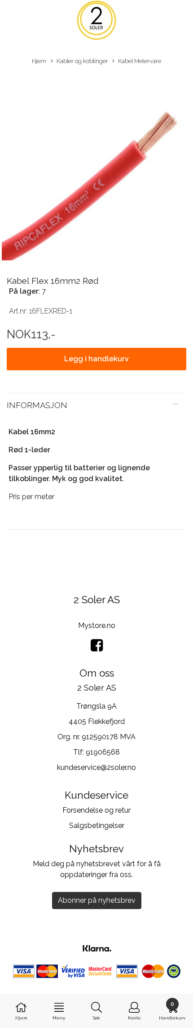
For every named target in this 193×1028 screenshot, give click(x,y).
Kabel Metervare (139, 61)
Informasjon (37, 405)
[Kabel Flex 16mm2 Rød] (96, 167)
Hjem (39, 61)
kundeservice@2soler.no (96, 767)
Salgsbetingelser (96, 825)
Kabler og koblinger (82, 61)
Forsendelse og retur (96, 810)
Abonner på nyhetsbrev (97, 900)
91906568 (103, 752)
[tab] (96, 405)
